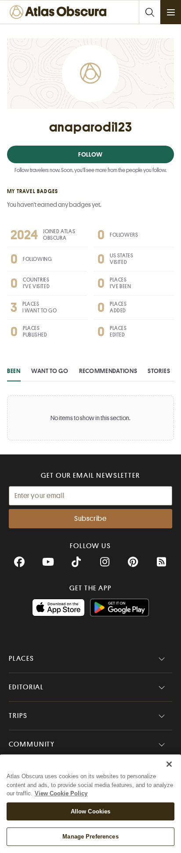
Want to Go (50, 371)
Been (14, 371)
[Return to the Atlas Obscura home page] (60, 12)
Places (21, 658)
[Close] (169, 764)
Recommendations (108, 371)
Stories (159, 371)
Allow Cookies (91, 811)
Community (32, 744)
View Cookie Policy (61, 793)
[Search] (149, 12)
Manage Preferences (90, 836)
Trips (18, 715)
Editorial (26, 687)
